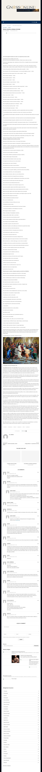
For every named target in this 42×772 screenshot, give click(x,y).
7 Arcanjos (21, 691)
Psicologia (21, 740)
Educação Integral (21, 713)
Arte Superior (9, 25)
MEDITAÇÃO (21, 726)
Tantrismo (21, 751)
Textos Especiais (21, 760)
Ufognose (21, 762)
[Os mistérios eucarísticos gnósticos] (30, 456)
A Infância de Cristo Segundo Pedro (26, 655)
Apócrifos (21, 695)
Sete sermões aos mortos (7, 675)
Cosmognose (21, 706)
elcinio (8, 591)
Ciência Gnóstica (21, 704)
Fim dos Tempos (21, 715)
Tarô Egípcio (21, 753)
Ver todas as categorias (7, 765)
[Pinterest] (34, 22)
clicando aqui (18, 520)
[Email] (36, 22)
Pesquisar (36, 645)
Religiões (21, 742)
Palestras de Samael (21, 735)
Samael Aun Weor (21, 744)
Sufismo (21, 749)
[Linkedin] (35, 22)
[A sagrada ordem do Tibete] (11, 456)
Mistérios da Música (21, 731)
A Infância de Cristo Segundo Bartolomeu (18, 651)
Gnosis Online (12, 490)
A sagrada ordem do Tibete (11, 463)
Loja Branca (21, 717)
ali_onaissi (7, 30)
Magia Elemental (21, 722)
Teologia (21, 755)
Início (4, 25)
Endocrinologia (14, 678)
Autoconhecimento (21, 702)
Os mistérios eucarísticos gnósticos (30, 463)
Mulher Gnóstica (21, 733)
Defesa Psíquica (21, 711)
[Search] (38, 22)
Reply (38, 472)
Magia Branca (21, 720)
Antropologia (21, 693)
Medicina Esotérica (21, 724)
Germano (8, 543)
